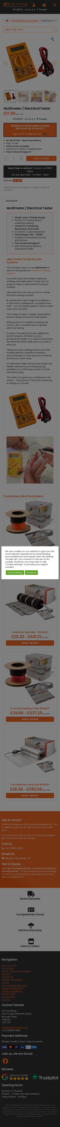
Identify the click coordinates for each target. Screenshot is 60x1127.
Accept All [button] (31, 572)
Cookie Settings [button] (15, 572)
